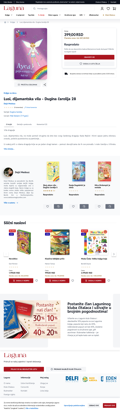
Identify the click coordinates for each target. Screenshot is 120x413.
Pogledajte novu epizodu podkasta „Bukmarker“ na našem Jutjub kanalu (60, 2)
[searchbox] (62, 8)
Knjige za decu (10, 93)
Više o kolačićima (31, 408)
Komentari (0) (42, 124)
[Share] (44, 84)
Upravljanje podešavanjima (74, 405)
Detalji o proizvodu (24, 124)
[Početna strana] (14, 8)
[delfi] (72, 379)
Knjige (12, 22)
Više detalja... (9, 149)
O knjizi (9, 124)
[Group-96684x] (108, 379)
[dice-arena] (89, 379)
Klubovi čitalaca (101, 2)
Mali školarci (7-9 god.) (19, 116)
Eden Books (8, 2)
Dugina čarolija (16, 112)
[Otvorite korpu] (114, 8)
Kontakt (113, 2)
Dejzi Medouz (9, 103)
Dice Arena (20, 2)
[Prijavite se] (102, 8)
